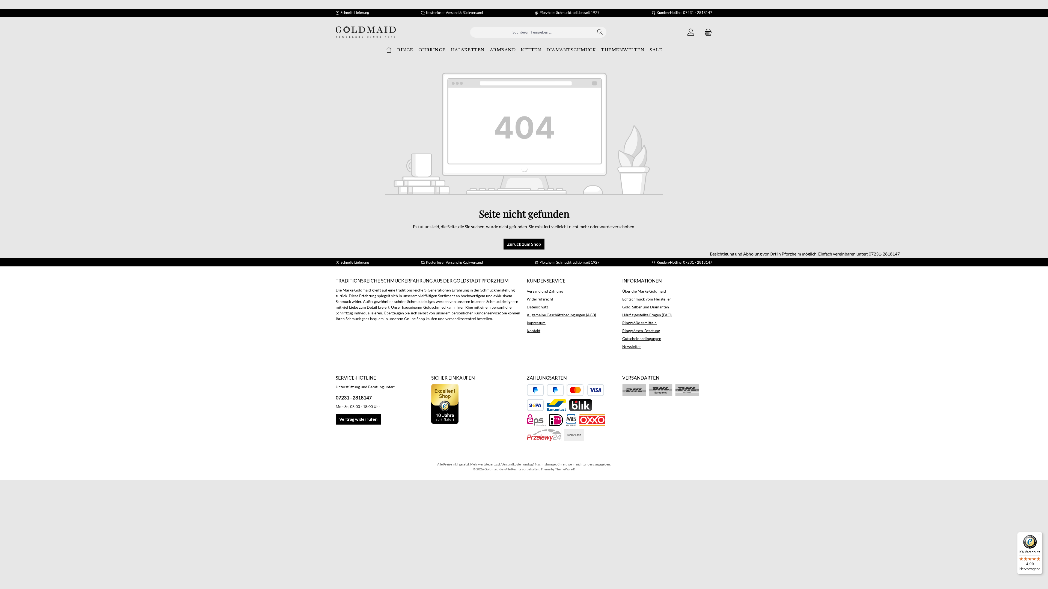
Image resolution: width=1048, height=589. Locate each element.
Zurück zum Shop (524, 244)
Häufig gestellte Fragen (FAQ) (647, 314)
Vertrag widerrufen (358, 419)
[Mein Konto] (690, 32)
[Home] (388, 50)
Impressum (536, 322)
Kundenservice (546, 281)
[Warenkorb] (706, 32)
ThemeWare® (565, 469)
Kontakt (533, 330)
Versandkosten (512, 464)
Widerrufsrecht (540, 299)
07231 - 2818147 (354, 398)
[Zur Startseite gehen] (366, 32)
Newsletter (631, 346)
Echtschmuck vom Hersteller (646, 299)
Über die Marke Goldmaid (644, 291)
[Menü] (1039, 535)
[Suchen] (600, 32)
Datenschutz (537, 307)
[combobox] (532, 32)
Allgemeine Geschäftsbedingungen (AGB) (561, 314)
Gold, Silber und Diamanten (645, 307)
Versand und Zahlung (545, 291)
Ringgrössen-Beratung (641, 330)
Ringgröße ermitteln (639, 322)
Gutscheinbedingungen (641, 338)
